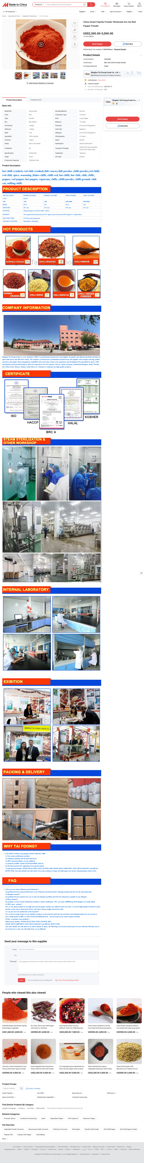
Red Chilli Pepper (109, 1129)
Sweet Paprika (7, 1093)
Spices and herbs (8, 1097)
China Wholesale (63, 1147)
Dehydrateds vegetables (45, 1097)
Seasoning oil (76, 1093)
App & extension (115, 11)
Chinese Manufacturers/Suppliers (45, 1147)
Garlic (43, 1118)
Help (102, 11)
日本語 (97, 1149)
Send (21, 980)
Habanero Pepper (89, 1118)
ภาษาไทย (109, 1149)
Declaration (95, 1154)
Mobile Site (120, 1147)
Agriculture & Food (14, 16)
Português (34, 1149)
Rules (140, 11)
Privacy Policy (105, 1154)
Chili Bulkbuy (40, 1135)
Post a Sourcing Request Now (67, 980)
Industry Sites (86, 1147)
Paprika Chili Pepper (24, 1135)
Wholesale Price (75, 1147)
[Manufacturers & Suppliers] (14, 4)
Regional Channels (98, 1147)
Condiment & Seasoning (28, 1118)
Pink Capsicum (73, 1118)
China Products (28, 1147)
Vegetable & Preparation (29, 16)
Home (4, 16)
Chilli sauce (111, 1093)
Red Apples (76, 1129)
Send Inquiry (97, 44)
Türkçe (116, 1149)
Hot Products (17, 1147)
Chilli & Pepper (43, 16)
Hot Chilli (40, 1093)
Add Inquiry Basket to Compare (41, 83)
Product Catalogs (34, 1088)
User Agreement (84, 1154)
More (4, 1139)
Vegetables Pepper (56, 1118)
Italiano (60, 1149)
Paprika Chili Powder (92, 1129)
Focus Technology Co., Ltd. (57, 1154)
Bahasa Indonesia (134, 1149)
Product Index (111, 1147)
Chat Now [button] (129, 44)
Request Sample (120, 49)
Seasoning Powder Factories (38, 1129)
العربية (84, 1149)
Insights (128, 1147)
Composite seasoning (79, 1097)
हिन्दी (102, 1149)
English (19, 1149)
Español (26, 1149)
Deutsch (67, 1149)
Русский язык (52, 1149)
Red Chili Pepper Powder (128, 1129)
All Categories (10, 11)
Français (42, 1149)
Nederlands (76, 1149)
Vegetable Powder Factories (14, 1129)
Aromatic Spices (9, 1118)
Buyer (92, 11)
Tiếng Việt (123, 1149)
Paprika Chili (8, 1135)
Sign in (139, 6)
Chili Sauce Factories (60, 1129)
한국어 (90, 1149)
